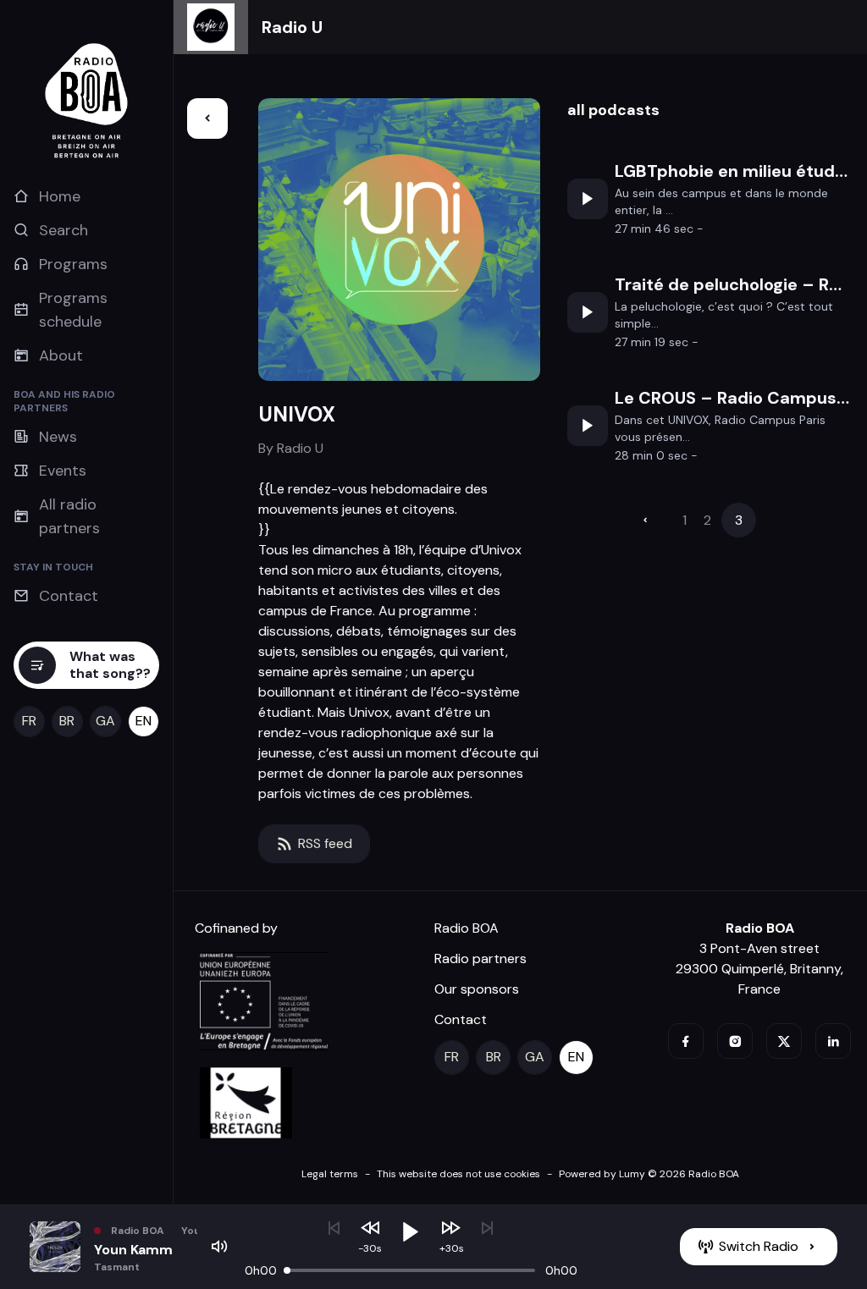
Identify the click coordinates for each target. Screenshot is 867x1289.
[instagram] (735, 1041)
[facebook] (686, 1041)
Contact (460, 1019)
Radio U (292, 27)
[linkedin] (833, 1041)
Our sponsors (476, 989)
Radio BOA (466, 928)
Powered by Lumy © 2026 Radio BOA (649, 1174)
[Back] (207, 118)
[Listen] (587, 199)
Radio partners (480, 958)
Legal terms (329, 1174)
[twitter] (784, 1041)
